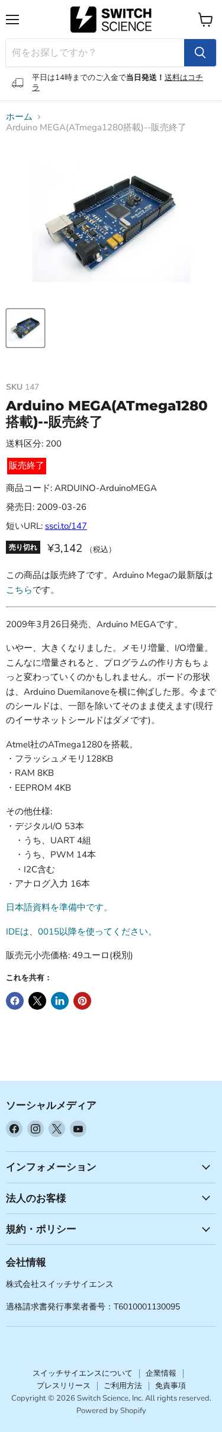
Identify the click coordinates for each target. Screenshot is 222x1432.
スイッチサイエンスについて (83, 1373)
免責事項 (170, 1385)
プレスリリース (64, 1385)
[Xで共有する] (37, 1001)
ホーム (19, 117)
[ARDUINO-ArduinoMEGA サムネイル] (25, 328)
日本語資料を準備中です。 (59, 907)
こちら (19, 590)
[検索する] (200, 52)
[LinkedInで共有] (60, 1001)
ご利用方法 (123, 1385)
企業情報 (161, 1373)
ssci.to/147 (66, 526)
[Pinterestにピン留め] (82, 1001)
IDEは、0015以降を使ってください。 (81, 931)
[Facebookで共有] (15, 1001)
